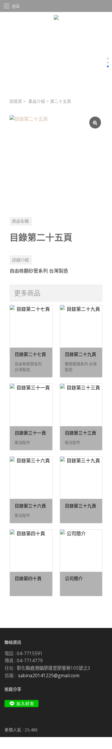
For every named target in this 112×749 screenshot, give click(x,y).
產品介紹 (36, 101)
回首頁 (16, 101)
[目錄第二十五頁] (56, 161)
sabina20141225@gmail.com (48, 675)
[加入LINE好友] (21, 703)
